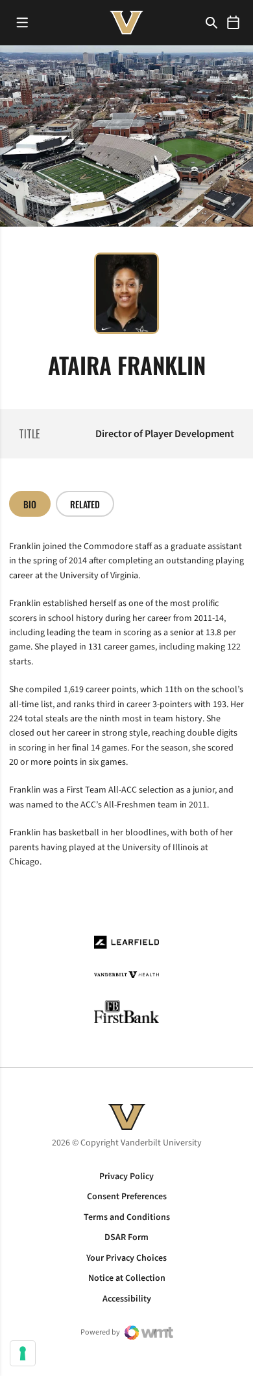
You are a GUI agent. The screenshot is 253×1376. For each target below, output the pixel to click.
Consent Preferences (127, 1196)
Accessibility (126, 1298)
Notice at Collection (126, 1278)
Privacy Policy (126, 1176)
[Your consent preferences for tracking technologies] (22, 1353)
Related (85, 504)
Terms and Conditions (127, 1217)
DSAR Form (126, 1237)
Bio (29, 504)
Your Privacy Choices (126, 1258)
